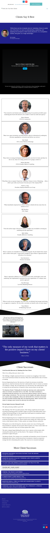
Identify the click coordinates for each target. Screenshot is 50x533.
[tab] (25, 454)
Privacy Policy (25, 521)
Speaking (4, 502)
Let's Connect (36, 4)
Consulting (5, 500)
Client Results (6, 504)
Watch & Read (6, 506)
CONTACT (45, 524)
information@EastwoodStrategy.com (22, 4)
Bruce (3, 498)
